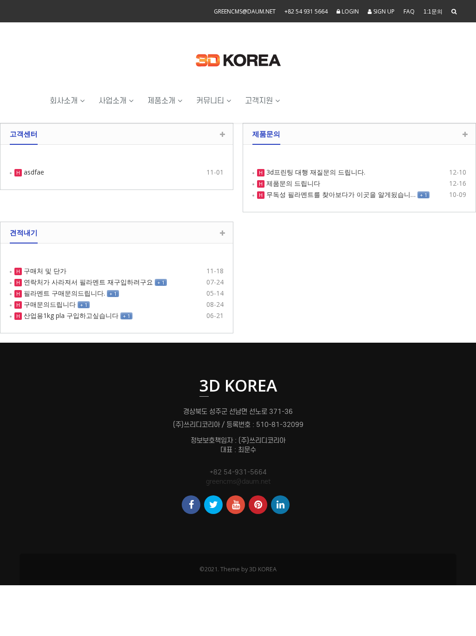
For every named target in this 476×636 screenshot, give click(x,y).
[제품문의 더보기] (465, 134)
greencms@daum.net (245, 11)
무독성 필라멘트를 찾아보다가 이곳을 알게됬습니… (340, 194)
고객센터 (24, 133)
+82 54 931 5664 (306, 11)
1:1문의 (433, 11)
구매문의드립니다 (49, 304)
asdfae (33, 172)
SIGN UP (383, 11)
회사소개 (65, 101)
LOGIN (349, 11)
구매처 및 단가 (44, 270)
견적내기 (24, 232)
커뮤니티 (211, 101)
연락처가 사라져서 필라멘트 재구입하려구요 (87, 281)
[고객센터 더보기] (222, 134)
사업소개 (114, 101)
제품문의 (266, 133)
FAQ (409, 11)
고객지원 (260, 101)
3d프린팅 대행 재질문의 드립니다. (314, 172)
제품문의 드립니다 (292, 183)
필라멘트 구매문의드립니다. (63, 293)
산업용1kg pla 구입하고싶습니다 (70, 315)
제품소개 (162, 101)
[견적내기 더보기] (222, 233)
